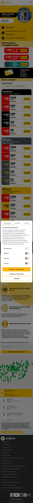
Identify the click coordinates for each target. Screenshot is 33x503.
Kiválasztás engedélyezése (16, 274)
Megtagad (16, 278)
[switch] (27, 253)
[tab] (7, 223)
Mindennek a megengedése (16, 269)
